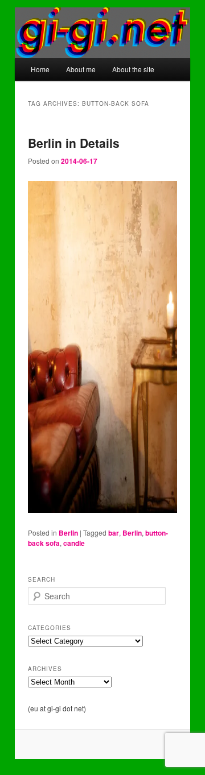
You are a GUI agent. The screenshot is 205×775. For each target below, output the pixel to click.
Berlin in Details (74, 142)
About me (81, 69)
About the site (133, 69)
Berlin (68, 533)
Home (40, 69)
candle (74, 543)
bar (113, 533)
